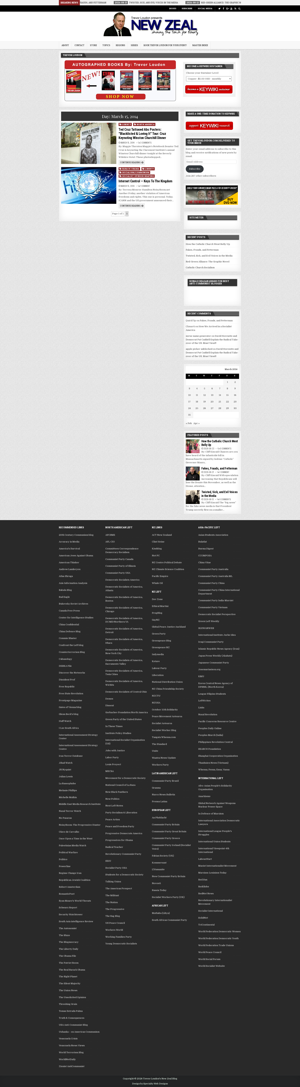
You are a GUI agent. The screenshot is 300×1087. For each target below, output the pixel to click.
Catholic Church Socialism (200, 267)
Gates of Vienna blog (70, 707)
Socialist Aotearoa (162, 723)
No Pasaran (65, 818)
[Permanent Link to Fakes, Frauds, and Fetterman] (193, 473)
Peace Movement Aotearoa (167, 716)
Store (93, 45)
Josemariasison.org (209, 669)
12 (204, 395)
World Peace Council (209, 952)
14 (220, 395)
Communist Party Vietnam (212, 607)
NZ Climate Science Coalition (168, 569)
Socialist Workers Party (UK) (168, 897)
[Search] (239, 8)
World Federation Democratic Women (219, 931)
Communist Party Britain (166, 824)
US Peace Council (115, 923)
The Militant (112, 895)
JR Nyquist (65, 769)
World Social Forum (209, 959)
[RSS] (235, 8)
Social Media (205, 8)
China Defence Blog (70, 631)
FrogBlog (157, 613)
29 (227, 408)
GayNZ (156, 620)
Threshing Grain (68, 1004)
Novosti (156, 883)
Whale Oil (157, 583)
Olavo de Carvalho (69, 832)
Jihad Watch (65, 763)
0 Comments (225, 448)
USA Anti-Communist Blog (73, 1025)
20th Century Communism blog (76, 535)
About (65, 45)
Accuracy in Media (69, 541)
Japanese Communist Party (213, 662)
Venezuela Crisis (68, 1038)
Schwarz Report (68, 907)
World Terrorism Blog (71, 1052)
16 (235, 395)
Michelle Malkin (68, 797)
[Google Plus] (227, 8)
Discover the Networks (72, 672)
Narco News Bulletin (163, 794)
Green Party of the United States (123, 719)
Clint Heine (158, 541)
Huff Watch (65, 721)
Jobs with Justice (115, 750)
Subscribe (187, 8)
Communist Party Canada (119, 559)
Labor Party (112, 757)
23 (235, 401)
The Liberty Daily (68, 949)
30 (235, 408)
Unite (155, 751)
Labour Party (159, 668)
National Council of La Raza (120, 785)
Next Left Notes (114, 805)
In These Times (114, 726)
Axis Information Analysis (73, 583)
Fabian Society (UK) (163, 855)
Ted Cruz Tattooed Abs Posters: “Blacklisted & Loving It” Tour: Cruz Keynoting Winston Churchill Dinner (142, 133)
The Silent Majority (69, 983)
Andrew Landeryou (69, 569)
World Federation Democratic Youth (218, 938)
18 (197, 401)
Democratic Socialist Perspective (217, 614)
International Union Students (214, 841)
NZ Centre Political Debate (167, 562)
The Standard (159, 744)
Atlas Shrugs (66, 576)
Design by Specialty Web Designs (150, 1083)
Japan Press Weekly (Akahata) (215, 655)
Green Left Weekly (208, 621)
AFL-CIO (110, 541)
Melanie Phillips (68, 790)
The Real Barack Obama (72, 969)
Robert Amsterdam (69, 887)
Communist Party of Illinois (120, 566)
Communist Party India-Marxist (215, 600)
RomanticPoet (66, 894)
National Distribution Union (167, 682)
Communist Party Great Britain (169, 831)
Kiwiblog (157, 548)
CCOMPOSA (205, 555)
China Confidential (69, 624)
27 (212, 408)
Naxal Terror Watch (70, 811)
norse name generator (198, 336)
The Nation (111, 902)
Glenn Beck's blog (68, 714)
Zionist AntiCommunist (71, 1066)
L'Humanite (158, 869)
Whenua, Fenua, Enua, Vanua (214, 769)
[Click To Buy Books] (120, 100)
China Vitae (204, 562)
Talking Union (113, 881)
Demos (109, 698)
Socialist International (210, 911)
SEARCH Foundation (209, 749)
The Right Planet (68, 976)
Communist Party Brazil (165, 781)
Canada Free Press (69, 610)
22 (227, 401)
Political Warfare (68, 852)
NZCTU (156, 695)
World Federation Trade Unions (216, 945)
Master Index (200, 45)
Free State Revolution (71, 693)
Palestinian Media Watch (72, 845)
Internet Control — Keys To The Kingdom (145, 181)
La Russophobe (67, 783)
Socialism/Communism (135, 172)
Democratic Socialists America (122, 580)
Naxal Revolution (207, 714)
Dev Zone (157, 599)
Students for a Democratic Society (124, 874)
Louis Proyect (113, 764)
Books (172, 8)
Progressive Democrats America (123, 833)
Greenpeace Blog (161, 640)
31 (189, 415)
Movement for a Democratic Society (125, 778)
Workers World (114, 930)
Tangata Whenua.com (164, 737)
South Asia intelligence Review (76, 921)
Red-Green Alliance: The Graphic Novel (207, 261)
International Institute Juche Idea (217, 635)
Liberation (158, 675)
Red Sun (202, 879)
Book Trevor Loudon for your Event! (165, 45)
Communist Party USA (117, 573)
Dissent (109, 705)
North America (146, 124)
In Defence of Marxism (211, 813)
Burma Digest (206, 548)
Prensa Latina (159, 801)
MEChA (109, 771)
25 (196, 408)
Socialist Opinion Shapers (138, 176)
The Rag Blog (112, 916)
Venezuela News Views (72, 1045)
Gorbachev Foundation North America (126, 712)
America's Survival (69, 548)
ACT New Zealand (162, 535)
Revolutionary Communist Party (123, 854)
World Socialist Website (211, 966)
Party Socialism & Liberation (121, 812)
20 (212, 401)
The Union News (68, 990)
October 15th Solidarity (165, 709)
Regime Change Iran (70, 873)
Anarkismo (204, 796)
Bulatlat (202, 541)
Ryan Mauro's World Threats (75, 900)
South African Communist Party (169, 920)
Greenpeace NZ (161, 647)
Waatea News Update (164, 757)
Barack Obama (130, 168)
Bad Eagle (64, 597)
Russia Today (159, 890)
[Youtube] (231, 8)
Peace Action (112, 819)
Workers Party (160, 764)
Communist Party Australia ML (215, 576)
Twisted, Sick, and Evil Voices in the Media (209, 255)
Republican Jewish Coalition (74, 880)
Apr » (196, 423)
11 (197, 395)
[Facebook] (223, 8)
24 (189, 408)
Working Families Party (118, 937)
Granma (156, 787)
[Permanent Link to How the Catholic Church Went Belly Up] (193, 446)
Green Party (159, 633)
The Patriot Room (68, 963)
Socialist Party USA (116, 868)
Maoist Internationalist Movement (217, 865)
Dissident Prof (67, 679)
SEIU (108, 861)
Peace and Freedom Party (119, 826)
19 (204, 401)
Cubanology (65, 659)
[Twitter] (219, 8)
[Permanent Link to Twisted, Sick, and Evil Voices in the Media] (193, 497)
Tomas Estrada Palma (71, 1011)
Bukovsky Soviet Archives (73, 603)
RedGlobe (203, 886)
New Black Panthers (116, 792)
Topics (106, 45)
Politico (63, 859)
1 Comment (145, 186)
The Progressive (114, 909)
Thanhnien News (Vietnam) (213, 763)
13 (212, 395)
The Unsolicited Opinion (72, 997)
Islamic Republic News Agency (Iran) (218, 648)
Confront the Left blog (71, 645)
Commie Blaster (68, 638)
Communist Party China (211, 583)
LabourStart (205, 859)
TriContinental (206, 924)
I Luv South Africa (69, 728)
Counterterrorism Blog (72, 652)
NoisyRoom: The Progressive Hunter (80, 825)
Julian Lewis (66, 776)
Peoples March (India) (210, 735)
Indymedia (158, 654)
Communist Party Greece (166, 838)
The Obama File (67, 956)
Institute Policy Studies (118, 733)
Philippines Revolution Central (215, 742)
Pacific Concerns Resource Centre (217, 721)
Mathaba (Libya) (161, 913)
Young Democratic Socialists (121, 943)
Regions (120, 45)
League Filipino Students (212, 694)
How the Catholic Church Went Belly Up (208, 244)
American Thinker (69, 562)
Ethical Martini (160, 606)
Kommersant (159, 862)
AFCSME (110, 535)
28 (219, 408)
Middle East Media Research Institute (80, 804)
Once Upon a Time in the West (75, 838)
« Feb (189, 423)
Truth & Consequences (71, 1018)
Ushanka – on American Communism (79, 1032)
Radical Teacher (114, 847)
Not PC (156, 555)
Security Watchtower (71, 914)
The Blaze (64, 935)
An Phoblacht (159, 817)
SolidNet (203, 917)
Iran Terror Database (71, 756)
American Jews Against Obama (76, 555)
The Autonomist (68, 928)
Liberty (126, 124)
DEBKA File (65, 666)
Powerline (64, 866)
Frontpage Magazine (70, 700)
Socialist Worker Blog (164, 730)
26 (204, 408)
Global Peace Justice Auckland (169, 626)
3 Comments (146, 143)
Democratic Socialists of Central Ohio (126, 691)
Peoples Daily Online (210, 728)
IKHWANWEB (206, 628)
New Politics (112, 799)
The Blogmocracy (68, 942)
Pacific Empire (160, 576)
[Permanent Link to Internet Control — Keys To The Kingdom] (88, 185)
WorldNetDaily (67, 1059)
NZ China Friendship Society (168, 689)
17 (189, 401)
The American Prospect (118, 888)
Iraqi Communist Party (211, 642)
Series (134, 45)
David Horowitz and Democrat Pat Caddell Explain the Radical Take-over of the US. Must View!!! (212, 340)
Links (201, 707)
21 (220, 401)
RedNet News (206, 893)
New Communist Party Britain (168, 876)
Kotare (156, 661)
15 (227, 395)
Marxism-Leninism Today (212, 872)
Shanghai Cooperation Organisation (218, 756)
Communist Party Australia (213, 569)
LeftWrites (204, 700)
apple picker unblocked (199, 349)
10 (189, 395)
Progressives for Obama (119, 840)
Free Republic (67, 686)
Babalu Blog (65, 590)
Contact (79, 45)
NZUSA (156, 702)
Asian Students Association (213, 535)
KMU (201, 676)
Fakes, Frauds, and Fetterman (202, 250)
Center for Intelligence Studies (76, 617)
